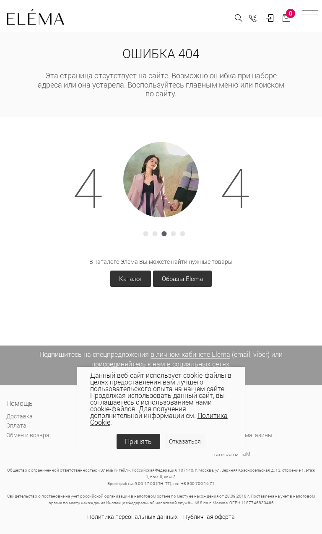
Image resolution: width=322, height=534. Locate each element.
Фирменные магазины (242, 435)
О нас (218, 416)
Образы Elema (182, 278)
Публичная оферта (209, 517)
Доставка (19, 416)
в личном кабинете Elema (190, 354)
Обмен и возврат (29, 435)
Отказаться (185, 441)
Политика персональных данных (132, 517)
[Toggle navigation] (310, 16)
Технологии (227, 444)
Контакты (225, 425)
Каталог (130, 278)
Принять (138, 441)
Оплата (16, 425)
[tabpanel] (161, 180)
